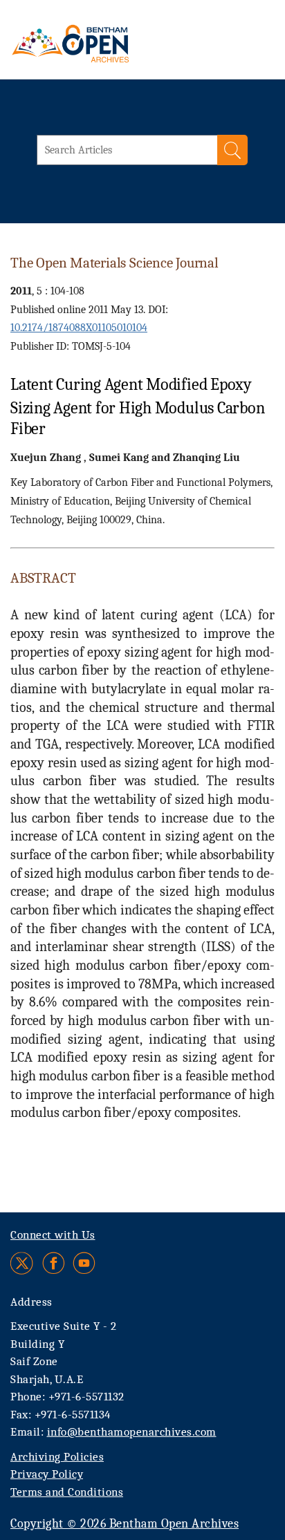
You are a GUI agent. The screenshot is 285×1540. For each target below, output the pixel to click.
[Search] (232, 150)
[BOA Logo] (107, 43)
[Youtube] (84, 1263)
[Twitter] (22, 1263)
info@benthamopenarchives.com (132, 1431)
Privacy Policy (46, 1474)
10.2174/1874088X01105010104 (78, 327)
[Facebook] (54, 1263)
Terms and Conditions (66, 1492)
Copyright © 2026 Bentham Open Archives (124, 1523)
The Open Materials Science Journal (114, 262)
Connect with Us (52, 1234)
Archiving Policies (57, 1456)
